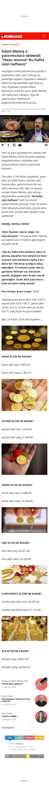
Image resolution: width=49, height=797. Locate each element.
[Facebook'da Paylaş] (8, 145)
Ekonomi (15, 44)
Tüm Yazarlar (8, 727)
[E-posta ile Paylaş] (19, 145)
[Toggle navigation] (43, 36)
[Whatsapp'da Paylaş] (14, 145)
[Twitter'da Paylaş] (2, 145)
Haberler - (6, 44)
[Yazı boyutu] (46, 145)
